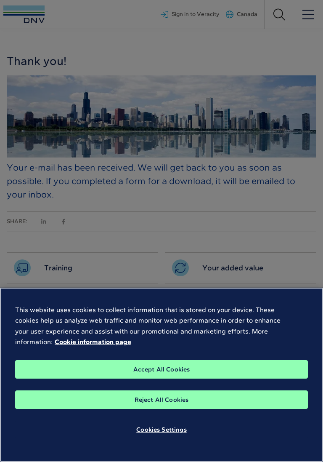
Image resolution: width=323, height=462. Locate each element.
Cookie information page (93, 342)
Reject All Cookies (162, 399)
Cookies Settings (161, 429)
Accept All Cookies (161, 369)
